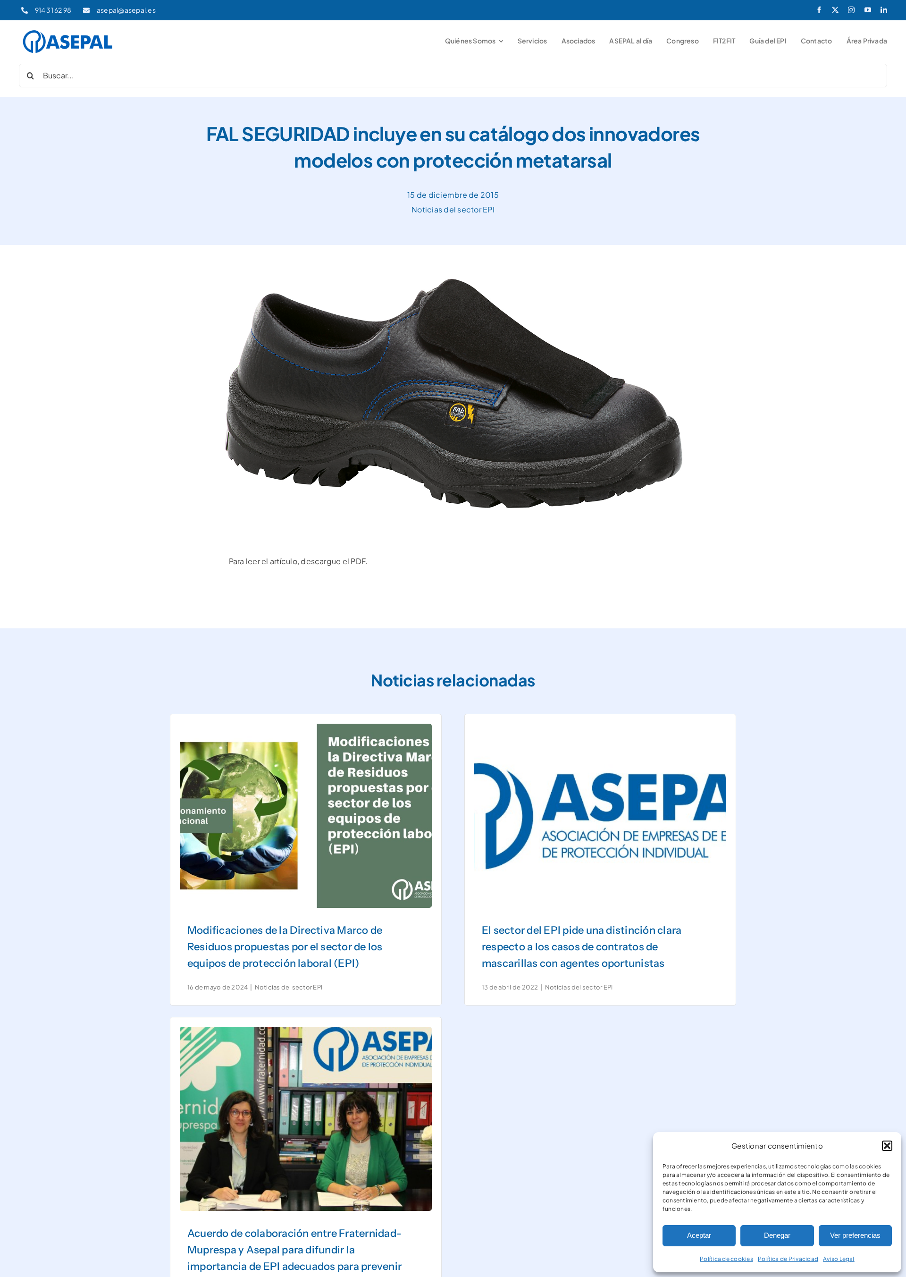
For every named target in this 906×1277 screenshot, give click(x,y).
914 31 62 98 (53, 10)
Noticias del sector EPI (453, 209)
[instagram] (851, 10)
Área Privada (867, 40)
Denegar (777, 1235)
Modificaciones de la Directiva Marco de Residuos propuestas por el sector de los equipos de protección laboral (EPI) (285, 947)
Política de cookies (726, 1258)
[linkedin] (884, 10)
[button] (887, 1145)
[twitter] (835, 10)
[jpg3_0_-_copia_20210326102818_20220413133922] (600, 727)
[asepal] (68, 31)
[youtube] (867, 10)
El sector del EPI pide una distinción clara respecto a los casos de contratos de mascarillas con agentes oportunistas (581, 947)
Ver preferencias (855, 1235)
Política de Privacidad (788, 1258)
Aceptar (699, 1235)
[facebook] (819, 10)
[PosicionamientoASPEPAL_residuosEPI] (306, 727)
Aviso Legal (839, 1258)
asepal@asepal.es (126, 10)
